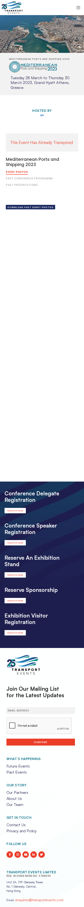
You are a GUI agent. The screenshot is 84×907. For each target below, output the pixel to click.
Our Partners (17, 792)
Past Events (16, 772)
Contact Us (16, 824)
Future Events (18, 766)
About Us (14, 798)
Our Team (14, 804)
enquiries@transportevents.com (39, 900)
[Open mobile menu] (78, 7)
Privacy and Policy (21, 830)
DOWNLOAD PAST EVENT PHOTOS (30, 207)
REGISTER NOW (15, 511)
